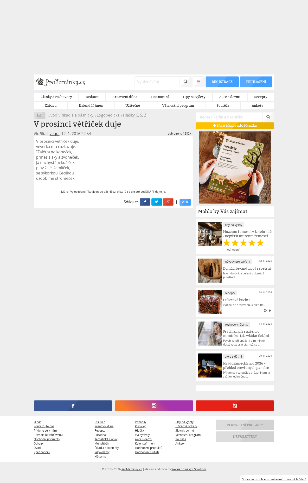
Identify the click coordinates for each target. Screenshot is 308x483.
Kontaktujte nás (44, 426)
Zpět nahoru (42, 452)
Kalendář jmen (144, 443)
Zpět (40, 115)
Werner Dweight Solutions (189, 469)
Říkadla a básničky (77, 115)
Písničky (140, 426)
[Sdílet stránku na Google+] (168, 202)
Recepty (100, 430)
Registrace (222, 81)
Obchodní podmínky (47, 439)
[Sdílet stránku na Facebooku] (145, 202)
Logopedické (108, 115)
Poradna (100, 435)
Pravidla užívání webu (48, 435)
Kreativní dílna (104, 426)
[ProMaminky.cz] (63, 82)
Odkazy (39, 443)
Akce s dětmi (143, 439)
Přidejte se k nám (45, 430)
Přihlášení (256, 81)
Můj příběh (102, 443)
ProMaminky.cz (132, 469)
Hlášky (139, 430)
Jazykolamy (102, 452)
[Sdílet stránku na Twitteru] (157, 202)
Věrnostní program (188, 435)
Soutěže (180, 439)
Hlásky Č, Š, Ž (134, 115)
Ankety (180, 443)
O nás (37, 422)
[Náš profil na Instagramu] (154, 405)
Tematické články (106, 439)
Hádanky (100, 456)
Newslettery (245, 436)
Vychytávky (142, 435)
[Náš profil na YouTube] (235, 405)
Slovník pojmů (184, 430)
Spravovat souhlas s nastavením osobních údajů (274, 479)
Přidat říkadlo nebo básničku (236, 126)
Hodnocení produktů (148, 448)
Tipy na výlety (184, 422)
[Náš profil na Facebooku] (73, 405)
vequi (54, 133)
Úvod (52, 115)
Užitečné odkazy (186, 426)
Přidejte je (158, 191)
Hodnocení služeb (147, 452)
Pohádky (140, 422)
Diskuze (100, 422)
